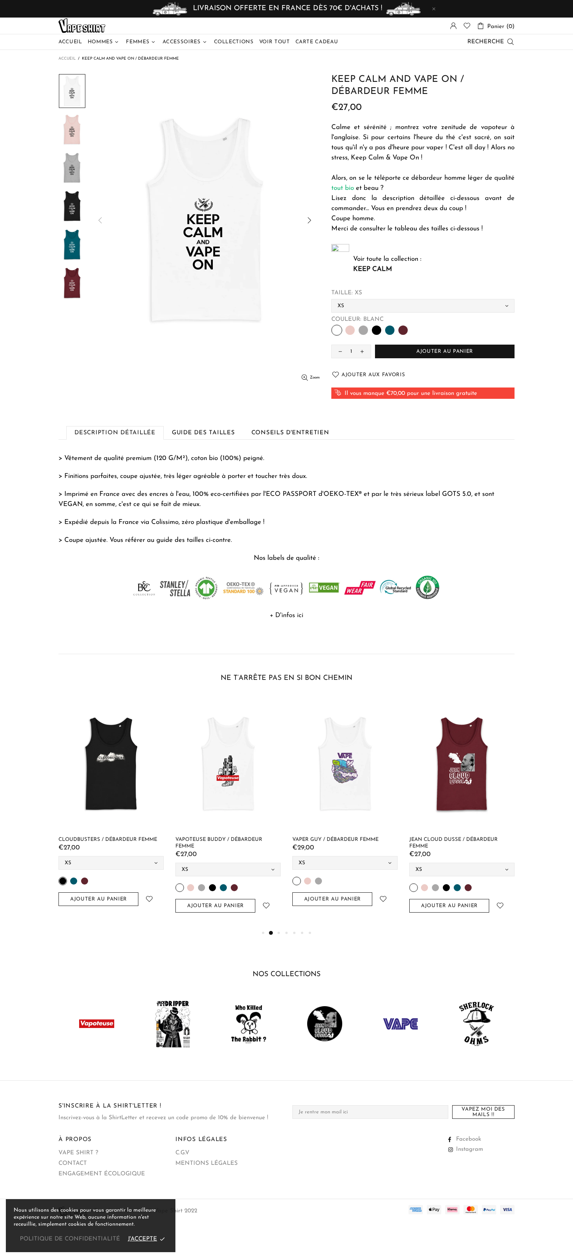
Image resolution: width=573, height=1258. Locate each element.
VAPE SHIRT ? (78, 1153)
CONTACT (72, 1163)
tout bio (342, 188)
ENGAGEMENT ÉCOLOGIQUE (101, 1174)
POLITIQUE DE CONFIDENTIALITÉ (70, 1239)
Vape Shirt (81, 25)
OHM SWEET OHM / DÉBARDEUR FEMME (137, 839)
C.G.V (182, 1153)
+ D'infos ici (286, 615)
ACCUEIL (67, 59)
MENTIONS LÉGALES (206, 1163)
